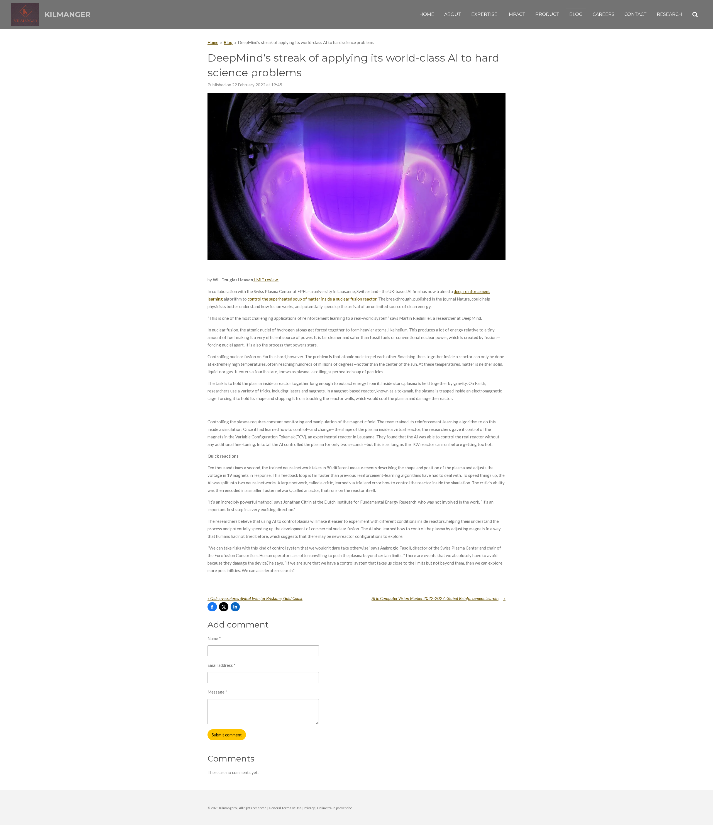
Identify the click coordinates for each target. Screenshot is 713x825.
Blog (228, 42)
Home (212, 42)
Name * (214, 638)
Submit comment (227, 734)
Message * (217, 691)
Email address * (221, 665)
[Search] (695, 15)
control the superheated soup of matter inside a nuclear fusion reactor (312, 298)
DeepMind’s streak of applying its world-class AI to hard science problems (306, 42)
